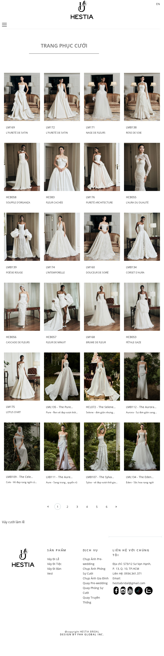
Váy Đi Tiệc (54, 564)
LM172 (50, 127)
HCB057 (51, 337)
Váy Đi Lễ (53, 559)
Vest (50, 573)
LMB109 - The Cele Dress (18, 476)
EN (158, 4)
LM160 (90, 267)
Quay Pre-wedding (95, 583)
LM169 (10, 127)
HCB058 (11, 197)
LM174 (50, 267)
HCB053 (131, 337)
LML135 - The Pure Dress (58, 407)
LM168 (90, 337)
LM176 (90, 197)
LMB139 (11, 267)
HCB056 (11, 337)
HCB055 (131, 197)
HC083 (50, 197)
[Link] (116, 591)
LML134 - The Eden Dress (138, 477)
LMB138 (131, 127)
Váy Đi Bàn (54, 569)
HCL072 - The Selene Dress (99, 407)
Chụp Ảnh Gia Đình (96, 578)
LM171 (90, 127)
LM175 (10, 406)
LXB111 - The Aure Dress (58, 477)
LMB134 (131, 267)
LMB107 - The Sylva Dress (99, 477)
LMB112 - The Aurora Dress (140, 407)
